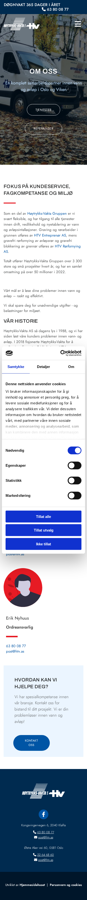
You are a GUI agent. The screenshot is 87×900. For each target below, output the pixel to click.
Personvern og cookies (66, 885)
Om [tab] (71, 366)
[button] (65, 24)
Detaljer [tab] (43, 366)
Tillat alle (43, 516)
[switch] (74, 465)
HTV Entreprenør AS (50, 235)
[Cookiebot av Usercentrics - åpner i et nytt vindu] (61, 353)
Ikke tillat (43, 544)
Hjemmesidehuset (32, 885)
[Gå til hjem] (22, 24)
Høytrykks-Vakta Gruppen (47, 213)
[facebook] (43, 814)
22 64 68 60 (45, 854)
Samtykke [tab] (15, 366)
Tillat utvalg (43, 530)
